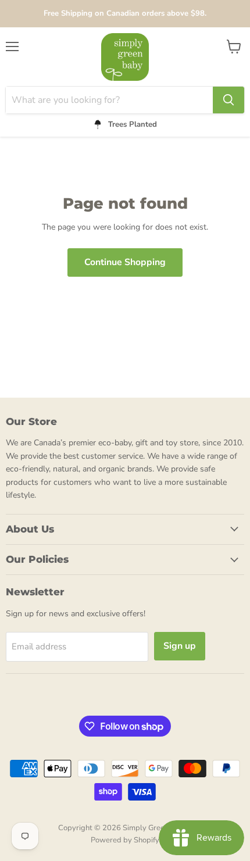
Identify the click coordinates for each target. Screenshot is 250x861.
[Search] (228, 100)
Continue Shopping (125, 262)
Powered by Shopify (125, 840)
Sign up (179, 646)
